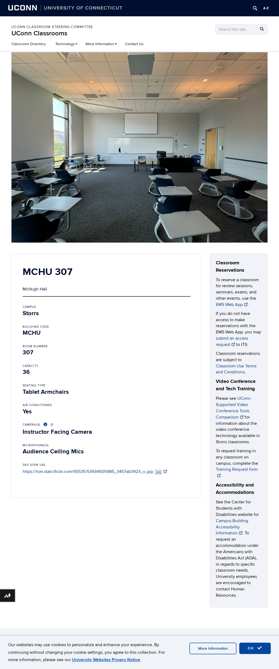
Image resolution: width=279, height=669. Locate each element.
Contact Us (134, 44)
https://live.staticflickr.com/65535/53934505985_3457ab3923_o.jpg (92, 471)
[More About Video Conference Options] (47, 424)
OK (252, 648)
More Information (213, 648)
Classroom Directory (28, 44)
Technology (65, 44)
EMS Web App (229, 304)
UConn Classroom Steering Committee (52, 27)
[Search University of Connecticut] (255, 8)
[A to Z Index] (266, 8)
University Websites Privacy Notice (106, 659)
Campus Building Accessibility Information (232, 527)
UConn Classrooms (39, 33)
